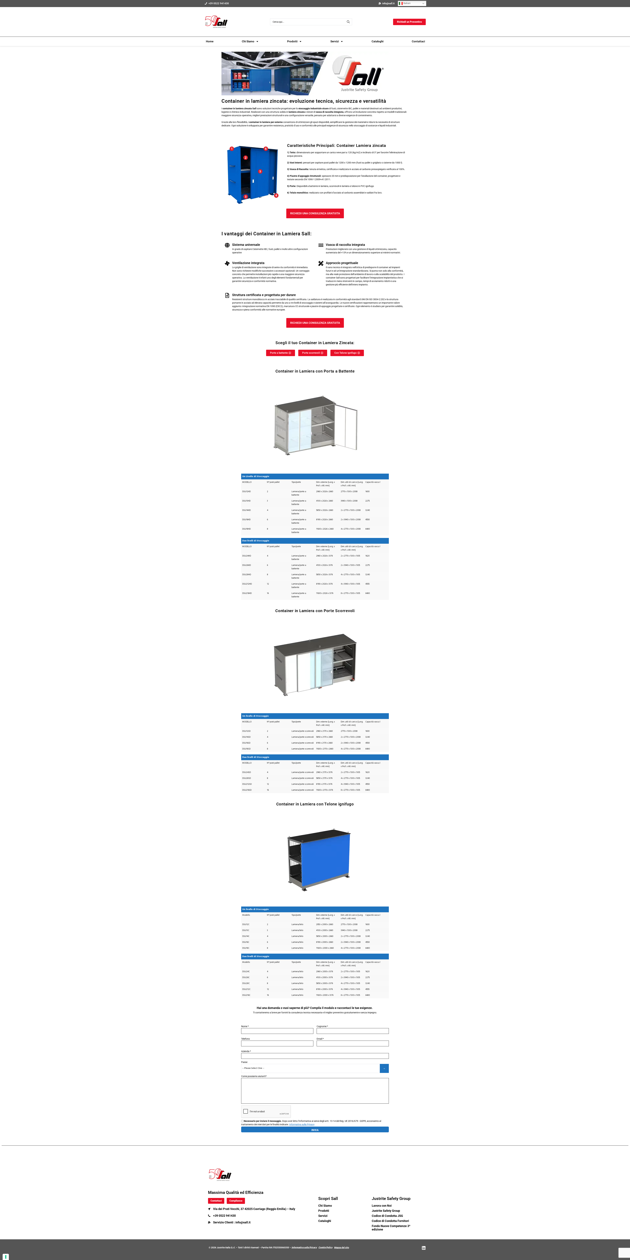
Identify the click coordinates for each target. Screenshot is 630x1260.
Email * (320, 1038)
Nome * (245, 1026)
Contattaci (418, 41)
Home (209, 41)
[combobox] (311, 21)
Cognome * (322, 1026)
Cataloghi (377, 41)
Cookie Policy (325, 1247)
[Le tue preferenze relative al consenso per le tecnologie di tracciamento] (6, 1257)
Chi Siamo (248, 41)
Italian (406, 3)
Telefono (245, 1038)
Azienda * (246, 1051)
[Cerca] (349, 21)
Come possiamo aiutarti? (254, 1076)
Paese (244, 1062)
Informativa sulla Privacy (304, 1247)
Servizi (334, 41)
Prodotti (292, 41)
